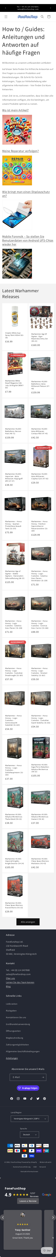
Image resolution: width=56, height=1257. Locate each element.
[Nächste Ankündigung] (50, 8)
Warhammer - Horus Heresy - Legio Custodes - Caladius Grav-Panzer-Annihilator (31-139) (39, 576)
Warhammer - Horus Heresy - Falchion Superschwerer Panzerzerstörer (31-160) (39, 526)
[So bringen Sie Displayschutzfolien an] (17, 229)
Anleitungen (12, 1058)
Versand (42, 1167)
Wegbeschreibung (14, 1037)
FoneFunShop (16, 1162)
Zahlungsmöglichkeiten (17, 1044)
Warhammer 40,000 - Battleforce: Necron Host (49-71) (13, 431)
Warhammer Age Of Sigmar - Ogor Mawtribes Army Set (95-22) (39, 337)
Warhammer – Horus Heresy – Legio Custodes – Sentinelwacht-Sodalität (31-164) (13, 720)
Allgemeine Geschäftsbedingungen (23, 1051)
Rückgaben (11, 1010)
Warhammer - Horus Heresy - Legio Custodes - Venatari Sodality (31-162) (39, 671)
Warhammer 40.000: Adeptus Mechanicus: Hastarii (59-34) (40, 816)
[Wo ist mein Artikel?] (17, 144)
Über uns (10, 978)
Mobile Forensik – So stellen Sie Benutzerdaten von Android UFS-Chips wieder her (27, 240)
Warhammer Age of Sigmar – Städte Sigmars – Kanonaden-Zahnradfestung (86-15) (14, 574)
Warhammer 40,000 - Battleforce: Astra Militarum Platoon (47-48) (40, 385)
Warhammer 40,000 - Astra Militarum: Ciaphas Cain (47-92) (40, 476)
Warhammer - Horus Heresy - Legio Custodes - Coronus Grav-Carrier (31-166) (40, 624)
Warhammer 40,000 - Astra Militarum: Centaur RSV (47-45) (39, 431)
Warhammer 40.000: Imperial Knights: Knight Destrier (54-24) (14, 860)
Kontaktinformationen (29, 1171)
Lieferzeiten (11, 1004)
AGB (35, 1167)
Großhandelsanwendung (18, 1024)
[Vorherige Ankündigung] (5, 8)
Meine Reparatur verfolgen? (20, 151)
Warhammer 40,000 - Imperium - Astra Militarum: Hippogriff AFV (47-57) (14, 477)
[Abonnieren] (43, 1077)
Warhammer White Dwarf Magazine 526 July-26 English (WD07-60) (14, 384)
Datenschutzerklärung (22, 1167)
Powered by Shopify (29, 1162)
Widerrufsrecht (46, 1162)
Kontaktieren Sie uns (16, 1017)
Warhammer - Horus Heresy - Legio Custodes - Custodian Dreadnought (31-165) (14, 671)
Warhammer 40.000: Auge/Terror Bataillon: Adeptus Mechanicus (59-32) (40, 768)
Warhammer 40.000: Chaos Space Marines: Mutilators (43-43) (40, 860)
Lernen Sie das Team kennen (20, 982)
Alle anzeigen (28, 921)
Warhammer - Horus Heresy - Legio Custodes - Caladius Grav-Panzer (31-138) (13, 624)
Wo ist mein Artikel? (15, 110)
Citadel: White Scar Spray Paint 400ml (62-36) (14, 335)
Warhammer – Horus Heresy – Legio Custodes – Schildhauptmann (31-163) (14, 770)
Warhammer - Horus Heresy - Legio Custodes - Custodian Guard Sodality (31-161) (40, 719)
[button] (6, 16)
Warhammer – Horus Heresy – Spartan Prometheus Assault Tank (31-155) (13, 525)
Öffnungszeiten (13, 1031)
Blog (8, 986)
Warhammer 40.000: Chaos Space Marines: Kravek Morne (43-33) (14, 905)
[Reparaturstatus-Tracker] (17, 185)
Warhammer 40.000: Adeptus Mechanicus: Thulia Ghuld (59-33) (13, 816)
